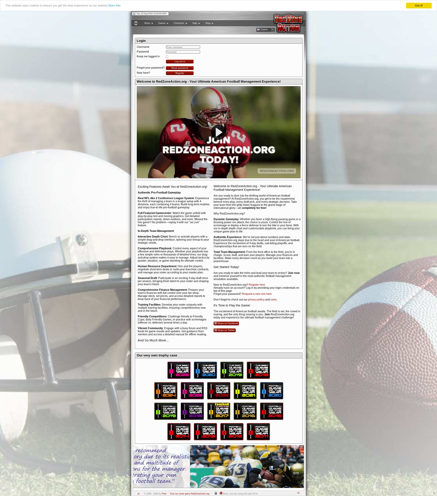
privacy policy (256, 299)
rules (274, 299)
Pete (164, 493)
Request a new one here (257, 293)
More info (114, 5)
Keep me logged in (148, 56)
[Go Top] (138, 493)
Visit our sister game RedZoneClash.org (189, 493)
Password (143, 51)
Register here (257, 284)
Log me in (179, 61)
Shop (206, 24)
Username (143, 46)
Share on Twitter (226, 330)
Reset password (179, 68)
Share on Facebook (227, 323)
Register (179, 73)
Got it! (419, 5)
